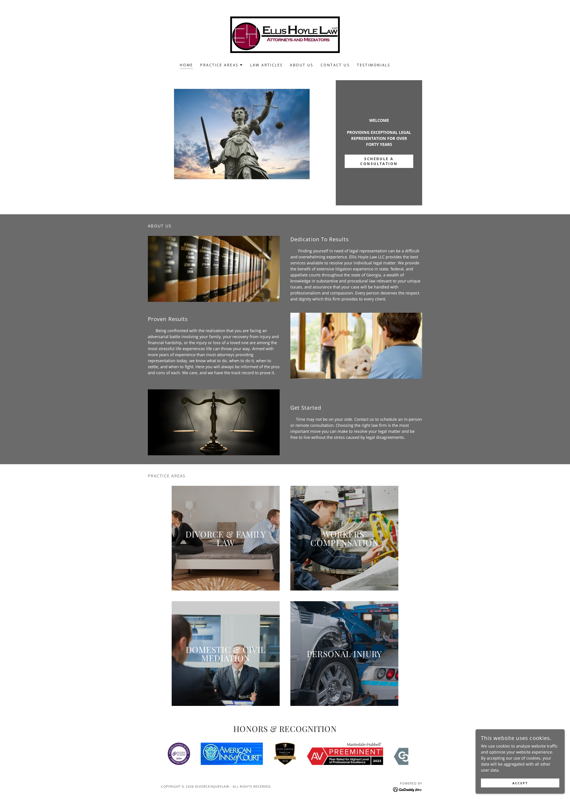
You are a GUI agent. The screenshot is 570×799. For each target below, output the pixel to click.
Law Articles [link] (266, 65)
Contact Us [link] (335, 65)
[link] (285, 34)
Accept (520, 783)
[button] (221, 65)
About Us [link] (301, 65)
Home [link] (186, 65)
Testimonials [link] (373, 65)
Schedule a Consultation (378, 161)
